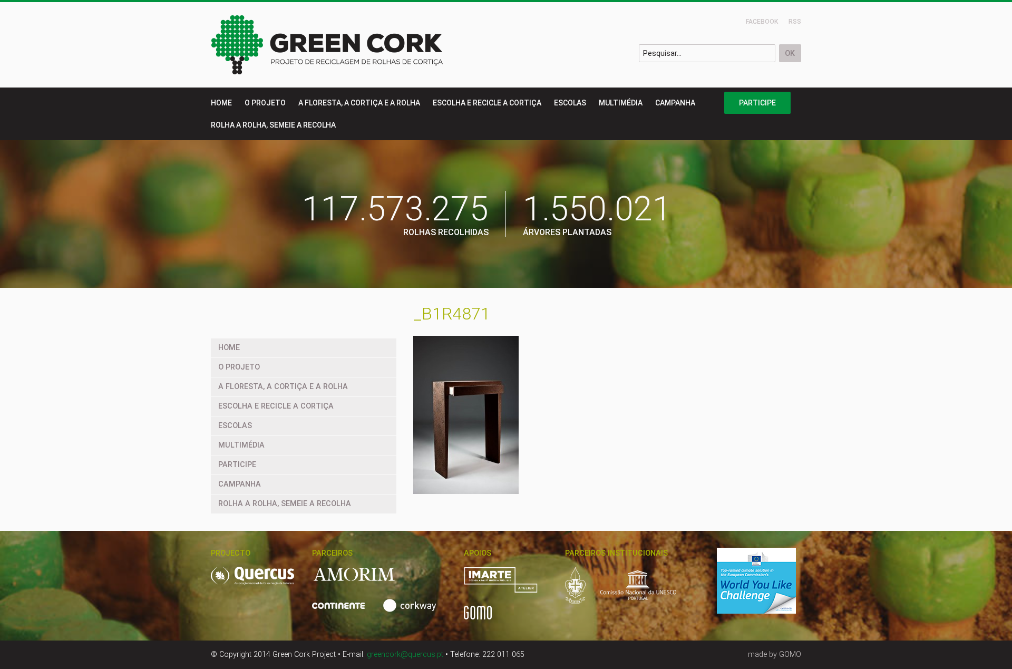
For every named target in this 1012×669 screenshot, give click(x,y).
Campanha (675, 103)
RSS (795, 21)
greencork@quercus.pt (405, 654)
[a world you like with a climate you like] (763, 586)
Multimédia (621, 103)
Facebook (762, 21)
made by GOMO (774, 654)
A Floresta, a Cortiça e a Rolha (359, 103)
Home (221, 103)
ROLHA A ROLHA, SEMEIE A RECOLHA (273, 125)
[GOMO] (478, 618)
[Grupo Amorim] (360, 581)
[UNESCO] (638, 591)
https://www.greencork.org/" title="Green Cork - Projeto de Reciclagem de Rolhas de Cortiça (327, 45)
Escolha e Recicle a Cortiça (487, 103)
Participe (757, 103)
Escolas (570, 103)
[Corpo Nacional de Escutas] (581, 591)
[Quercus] (259, 581)
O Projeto (265, 103)
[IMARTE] (507, 585)
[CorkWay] (412, 611)
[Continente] (344, 611)
